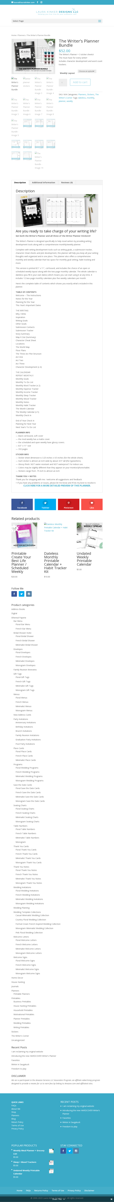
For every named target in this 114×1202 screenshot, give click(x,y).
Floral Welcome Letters (26, 940)
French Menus (22, 702)
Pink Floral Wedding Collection (29, 932)
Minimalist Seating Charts (27, 817)
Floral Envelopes (23, 652)
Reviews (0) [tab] (67, 182)
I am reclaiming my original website (27, 1051)
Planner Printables (21, 1018)
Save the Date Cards (22, 785)
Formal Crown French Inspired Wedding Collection (38, 924)
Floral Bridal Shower (25, 636)
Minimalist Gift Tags (25, 685)
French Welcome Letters (27, 944)
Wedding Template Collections (27, 912)
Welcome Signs (20, 957)
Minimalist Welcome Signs (27, 969)
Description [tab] (20, 182)
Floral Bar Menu (23, 624)
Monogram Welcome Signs (28, 973)
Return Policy (17, 1122)
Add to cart (80, 82)
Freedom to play (18, 1068)
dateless (82, 97)
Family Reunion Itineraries (25, 669)
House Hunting (18, 982)
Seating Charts (20, 805)
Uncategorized (17, 1040)
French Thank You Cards (27, 854)
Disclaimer (89, 1190)
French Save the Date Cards (28, 792)
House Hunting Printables (24, 1006)
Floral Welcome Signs (25, 960)
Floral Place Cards (24, 751)
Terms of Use (17, 1125)
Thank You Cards (21, 846)
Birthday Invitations (24, 726)
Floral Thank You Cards (26, 849)
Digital (14, 613)
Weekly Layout (67, 73)
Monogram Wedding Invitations (30, 903)
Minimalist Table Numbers (27, 837)
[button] (50, 43)
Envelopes (18, 649)
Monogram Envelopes (25, 665)
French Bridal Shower (25, 640)
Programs (17, 764)
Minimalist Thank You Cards (28, 858)
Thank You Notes (21, 866)
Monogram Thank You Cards (29, 862)
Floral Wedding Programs (27, 767)
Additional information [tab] (43, 182)
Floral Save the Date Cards (28, 788)
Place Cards (18, 748)
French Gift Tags (23, 681)
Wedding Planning (21, 907)
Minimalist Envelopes (25, 661)
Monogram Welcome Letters (29, 953)
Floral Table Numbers (25, 829)
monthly (90, 97)
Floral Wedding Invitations (27, 890)
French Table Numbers (26, 833)
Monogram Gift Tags (25, 690)
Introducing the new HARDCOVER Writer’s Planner (33, 1056)
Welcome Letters (21, 936)
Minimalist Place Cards (26, 760)
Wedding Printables (22, 1023)
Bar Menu (17, 621)
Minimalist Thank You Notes (28, 878)
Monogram (21, 842)
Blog (13, 1118)
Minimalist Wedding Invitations (29, 899)
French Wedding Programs (27, 772)
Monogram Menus (24, 710)
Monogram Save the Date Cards (30, 801)
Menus (16, 694)
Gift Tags (17, 673)
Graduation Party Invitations (28, 739)
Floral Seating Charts (25, 808)
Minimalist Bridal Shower (27, 645)
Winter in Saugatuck (20, 1064)
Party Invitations (20, 719)
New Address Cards (22, 714)
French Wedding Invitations (28, 894)
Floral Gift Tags (22, 677)
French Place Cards (24, 755)
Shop (13, 1112)
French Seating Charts (25, 813)
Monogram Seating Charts (27, 821)
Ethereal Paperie (18, 617)
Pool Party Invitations (25, 744)
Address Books (18, 609)
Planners (21, 35)
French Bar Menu (23, 628)
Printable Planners (21, 994)
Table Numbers (20, 826)
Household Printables (23, 1010)
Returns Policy (41, 1190)
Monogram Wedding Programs (30, 780)
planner (62, 101)
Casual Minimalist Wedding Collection (32, 915)
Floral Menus (21, 697)
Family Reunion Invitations (27, 735)
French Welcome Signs (26, 965)
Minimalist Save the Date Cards (30, 796)
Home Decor (17, 977)
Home (13, 35)
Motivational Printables (23, 1014)
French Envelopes (23, 656)
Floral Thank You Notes (26, 870)
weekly (70, 101)
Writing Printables (21, 1027)
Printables (15, 998)
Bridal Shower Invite (22, 633)
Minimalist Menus (23, 706)
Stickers (90, 94)
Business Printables (22, 1001)
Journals (15, 986)
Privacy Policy (17, 1128)
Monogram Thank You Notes (29, 883)
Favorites (15, 1060)
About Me (15, 1109)
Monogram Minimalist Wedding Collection (34, 928)
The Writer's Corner (20, 1036)
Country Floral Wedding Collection (31, 919)
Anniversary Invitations (26, 722)
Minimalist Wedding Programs (29, 776)
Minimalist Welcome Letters (28, 948)
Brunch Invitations (24, 731)
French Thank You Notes (27, 874)
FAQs (13, 1105)
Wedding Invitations (22, 887)
